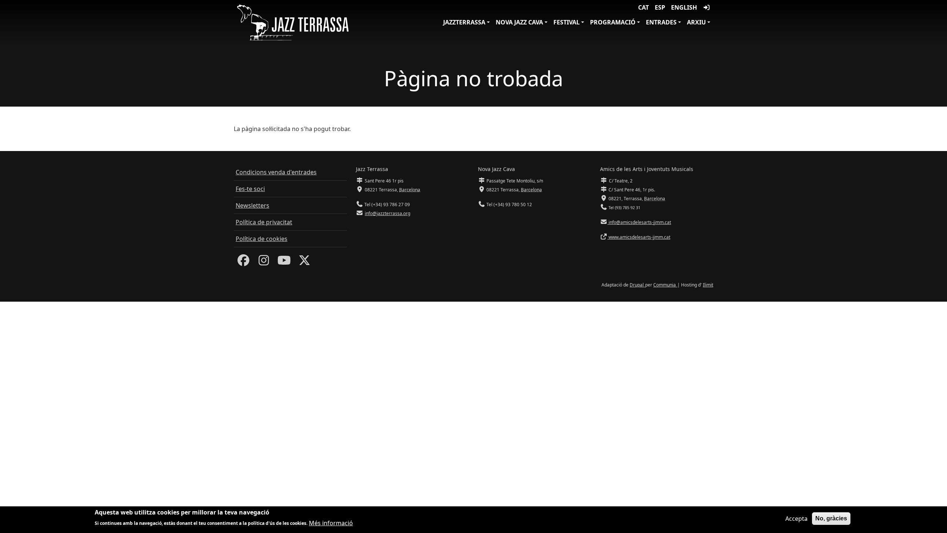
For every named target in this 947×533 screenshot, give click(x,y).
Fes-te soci (250, 189)
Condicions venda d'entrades (276, 172)
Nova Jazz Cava (519, 22)
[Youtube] (284, 262)
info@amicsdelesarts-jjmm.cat (639, 222)
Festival (566, 22)
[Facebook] (243, 262)
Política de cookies (261, 239)
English (684, 7)
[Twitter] (304, 262)
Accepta (796, 518)
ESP (660, 7)
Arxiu (696, 22)
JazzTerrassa (464, 22)
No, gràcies (831, 518)
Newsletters (252, 205)
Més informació (331, 523)
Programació (613, 22)
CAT (643, 7)
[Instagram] (263, 262)
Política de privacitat (264, 222)
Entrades (661, 22)
